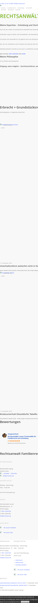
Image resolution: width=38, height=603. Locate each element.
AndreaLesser (7, 125)
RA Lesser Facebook (10, 528)
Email (23, 54)
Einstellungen (25, 602)
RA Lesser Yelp (8, 532)
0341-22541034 (14, 54)
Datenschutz (19, 562)
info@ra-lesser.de (8, 476)
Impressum (19, 560)
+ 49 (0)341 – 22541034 (10, 473)
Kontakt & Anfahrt (21, 565)
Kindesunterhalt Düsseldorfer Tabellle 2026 (13, 585)
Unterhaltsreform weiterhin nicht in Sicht (13, 583)
